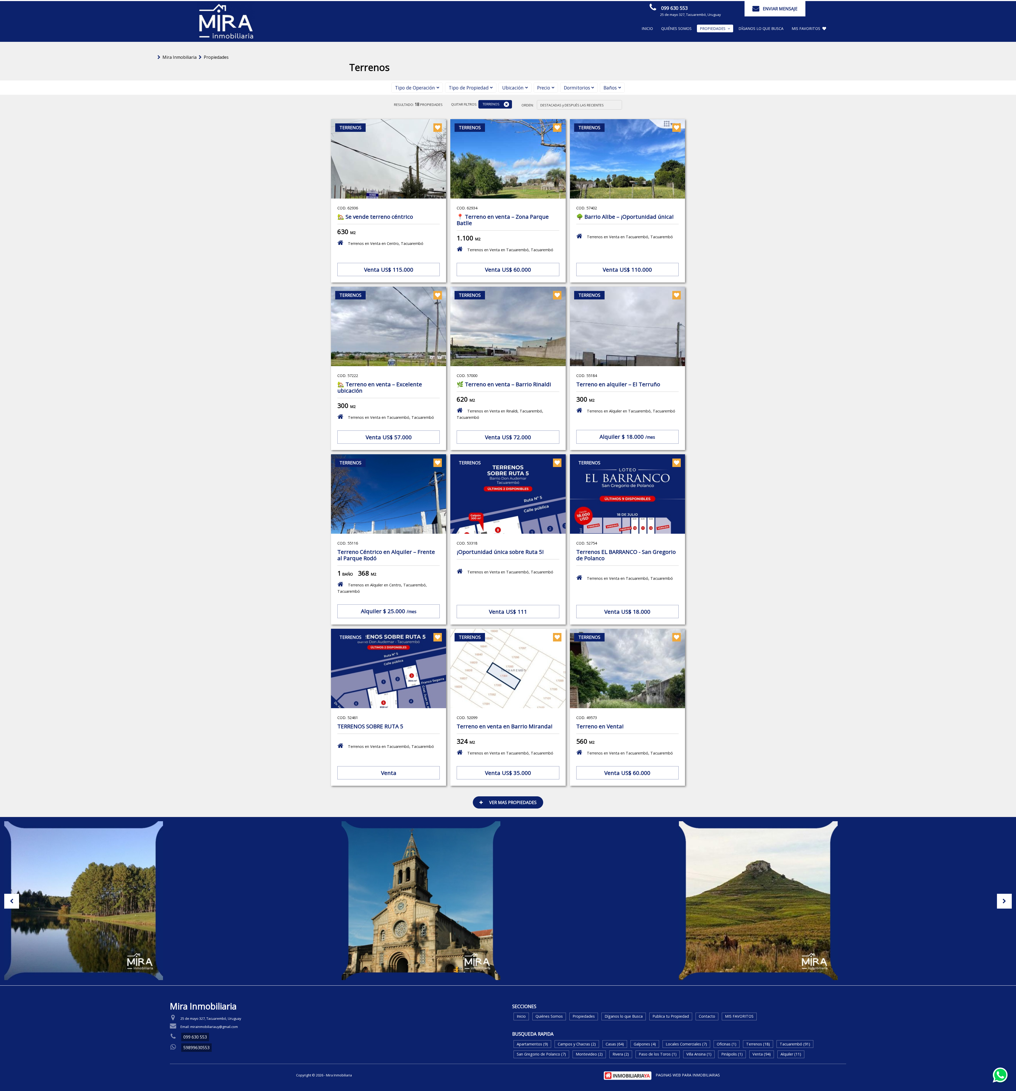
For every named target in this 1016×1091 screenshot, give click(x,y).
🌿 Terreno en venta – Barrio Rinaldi (504, 384)
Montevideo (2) (589, 1054)
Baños (610, 87)
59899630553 (196, 1047)
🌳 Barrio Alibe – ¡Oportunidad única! (625, 216)
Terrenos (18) (758, 1044)
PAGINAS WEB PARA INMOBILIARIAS (688, 1074)
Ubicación (513, 87)
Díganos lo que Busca (760, 28)
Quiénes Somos (676, 28)
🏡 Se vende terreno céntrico (375, 216)
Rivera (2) (621, 1054)
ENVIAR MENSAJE (780, 9)
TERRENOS (491, 104)
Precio (543, 87)
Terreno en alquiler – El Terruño (618, 384)
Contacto (707, 1016)
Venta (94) (761, 1054)
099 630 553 (674, 8)
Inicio (647, 28)
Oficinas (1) (726, 1044)
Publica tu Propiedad (670, 1016)
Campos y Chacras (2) (577, 1044)
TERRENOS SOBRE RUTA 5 (370, 726)
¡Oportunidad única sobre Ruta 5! (500, 551)
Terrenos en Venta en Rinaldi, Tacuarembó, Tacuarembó (500, 414)
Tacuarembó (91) (795, 1044)
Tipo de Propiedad (469, 87)
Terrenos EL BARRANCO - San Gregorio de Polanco (626, 555)
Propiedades (216, 57)
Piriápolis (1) (732, 1054)
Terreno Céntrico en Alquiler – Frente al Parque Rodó (386, 555)
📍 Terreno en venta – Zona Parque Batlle (503, 220)
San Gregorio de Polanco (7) (541, 1054)
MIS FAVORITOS (806, 28)
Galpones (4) (645, 1044)
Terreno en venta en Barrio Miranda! (504, 726)
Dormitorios (577, 87)
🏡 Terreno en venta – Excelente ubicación (379, 387)
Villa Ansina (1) (698, 1054)
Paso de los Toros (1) (658, 1054)
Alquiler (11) (791, 1054)
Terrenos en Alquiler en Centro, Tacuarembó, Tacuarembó (382, 588)
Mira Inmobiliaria (179, 57)
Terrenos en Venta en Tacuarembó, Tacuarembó (510, 249)
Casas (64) (615, 1044)
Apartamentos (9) (532, 1044)
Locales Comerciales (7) (686, 1044)
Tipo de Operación (415, 87)
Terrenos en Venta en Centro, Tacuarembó (385, 243)
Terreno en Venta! (600, 726)
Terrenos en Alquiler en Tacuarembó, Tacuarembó (631, 411)
